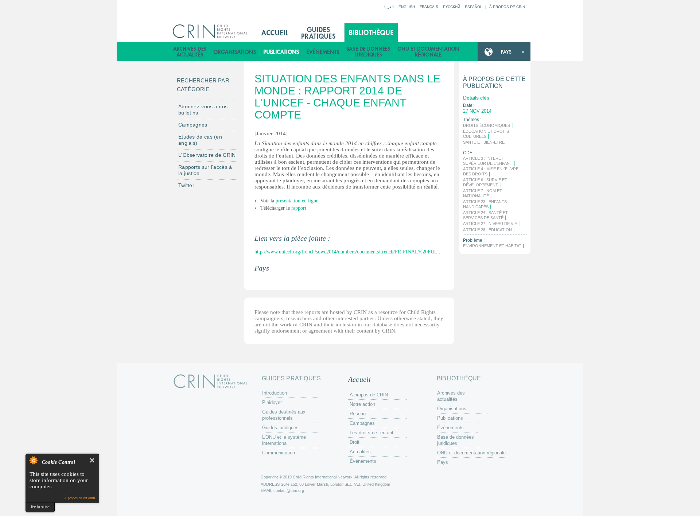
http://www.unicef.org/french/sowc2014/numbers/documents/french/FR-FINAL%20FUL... (348, 252)
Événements (323, 51)
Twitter (186, 185)
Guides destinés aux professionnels (284, 415)
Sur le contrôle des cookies (33, 460)
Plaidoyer (272, 402)
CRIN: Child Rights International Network (210, 381)
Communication (278, 452)
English (406, 7)
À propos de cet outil (79, 498)
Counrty (504, 51)
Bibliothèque (371, 32)
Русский (451, 7)
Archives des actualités (190, 51)
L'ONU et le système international (284, 440)
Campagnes (192, 125)
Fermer (92, 460)
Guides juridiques (280, 427)
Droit (354, 442)
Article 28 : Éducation (487, 230)
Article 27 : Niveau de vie (490, 223)
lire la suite (40, 507)
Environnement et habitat (492, 246)
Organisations (235, 51)
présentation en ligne (297, 200)
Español (473, 7)
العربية (389, 7)
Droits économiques (486, 125)
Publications (281, 51)
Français (429, 7)
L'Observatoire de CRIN (207, 155)
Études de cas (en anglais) (200, 140)
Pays (442, 462)
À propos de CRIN (507, 7)
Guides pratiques (320, 32)
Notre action (362, 404)
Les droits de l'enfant (371, 432)
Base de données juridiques (368, 51)
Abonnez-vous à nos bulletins (203, 110)
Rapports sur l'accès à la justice (205, 170)
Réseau (358, 413)
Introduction (274, 393)
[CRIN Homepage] (212, 31)
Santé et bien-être (484, 142)
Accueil (275, 32)
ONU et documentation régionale (428, 51)
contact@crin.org (288, 490)
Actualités (360, 451)
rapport (298, 208)
